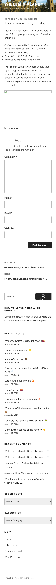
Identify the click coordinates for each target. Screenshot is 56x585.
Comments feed (13, 551)
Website (9, 228)
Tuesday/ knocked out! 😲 (18, 350)
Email (8, 213)
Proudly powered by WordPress (19, 578)
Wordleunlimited (13, 479)
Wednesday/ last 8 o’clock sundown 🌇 (24, 341)
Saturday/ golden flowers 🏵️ (19, 380)
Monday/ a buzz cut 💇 (16, 359)
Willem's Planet (23, 4)
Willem (32, 19)
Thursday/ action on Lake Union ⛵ (22, 399)
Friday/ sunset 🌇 (13, 390)
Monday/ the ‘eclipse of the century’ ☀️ (24, 429)
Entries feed (10, 545)
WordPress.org (12, 557)
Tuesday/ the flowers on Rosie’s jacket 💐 (26, 420)
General (14, 128)
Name (8, 198)
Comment (10, 157)
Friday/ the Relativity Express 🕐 (32, 451)
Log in (7, 539)
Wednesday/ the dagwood (35, 473)
